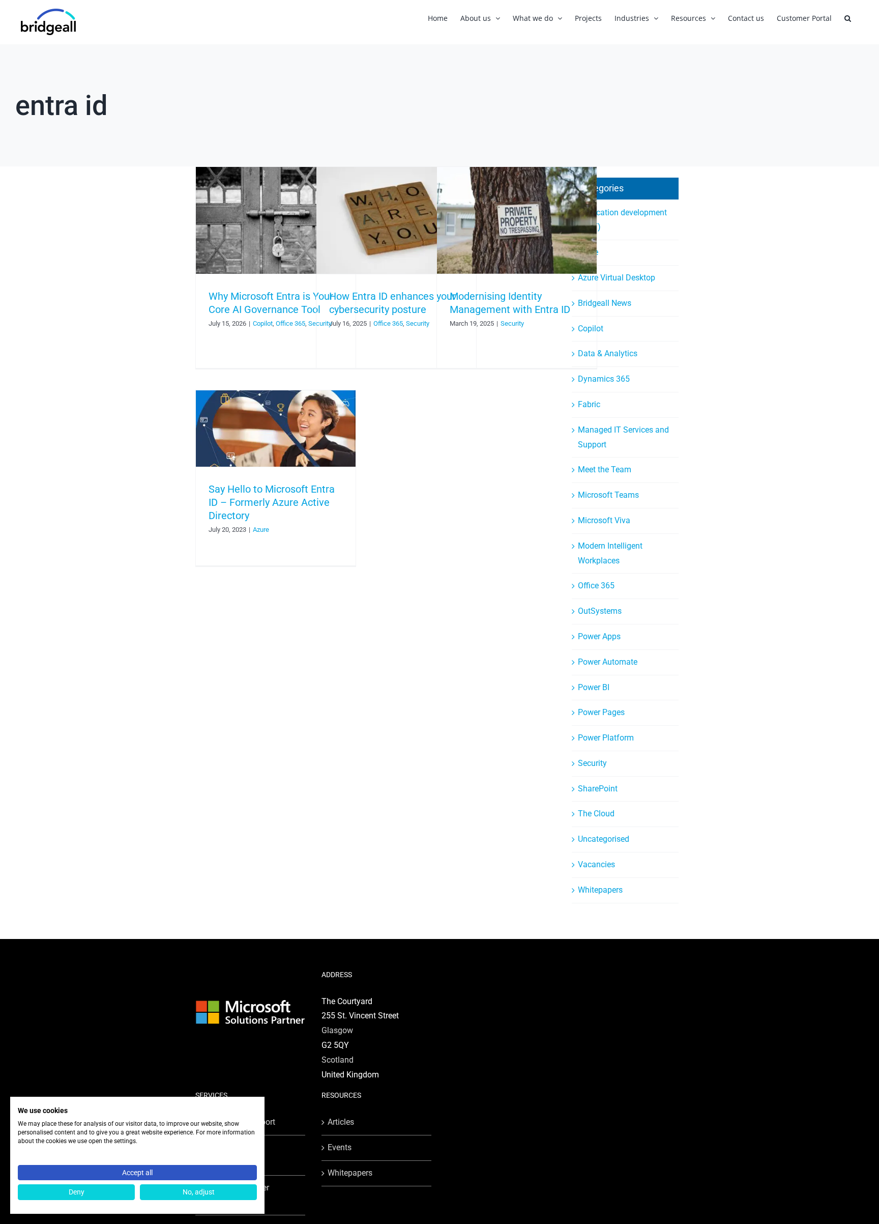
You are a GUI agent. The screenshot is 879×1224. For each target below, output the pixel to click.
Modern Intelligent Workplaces (610, 553)
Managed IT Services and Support (623, 437)
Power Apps (599, 636)
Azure (261, 529)
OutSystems (600, 611)
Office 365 (290, 323)
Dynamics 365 (604, 379)
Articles (341, 1122)
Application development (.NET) (622, 220)
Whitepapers (600, 890)
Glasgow (337, 1030)
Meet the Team (604, 469)
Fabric (589, 404)
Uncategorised (603, 839)
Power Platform (606, 738)
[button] (847, 18)
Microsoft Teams (608, 495)
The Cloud (596, 813)
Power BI (593, 687)
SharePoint (598, 788)
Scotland (337, 1060)
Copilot (263, 323)
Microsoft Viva (604, 520)
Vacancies (596, 864)
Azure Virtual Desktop (616, 277)
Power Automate (607, 662)
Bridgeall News (604, 303)
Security (417, 323)
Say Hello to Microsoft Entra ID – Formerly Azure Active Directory (272, 502)
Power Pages (601, 712)
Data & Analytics (607, 353)
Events (339, 1147)
